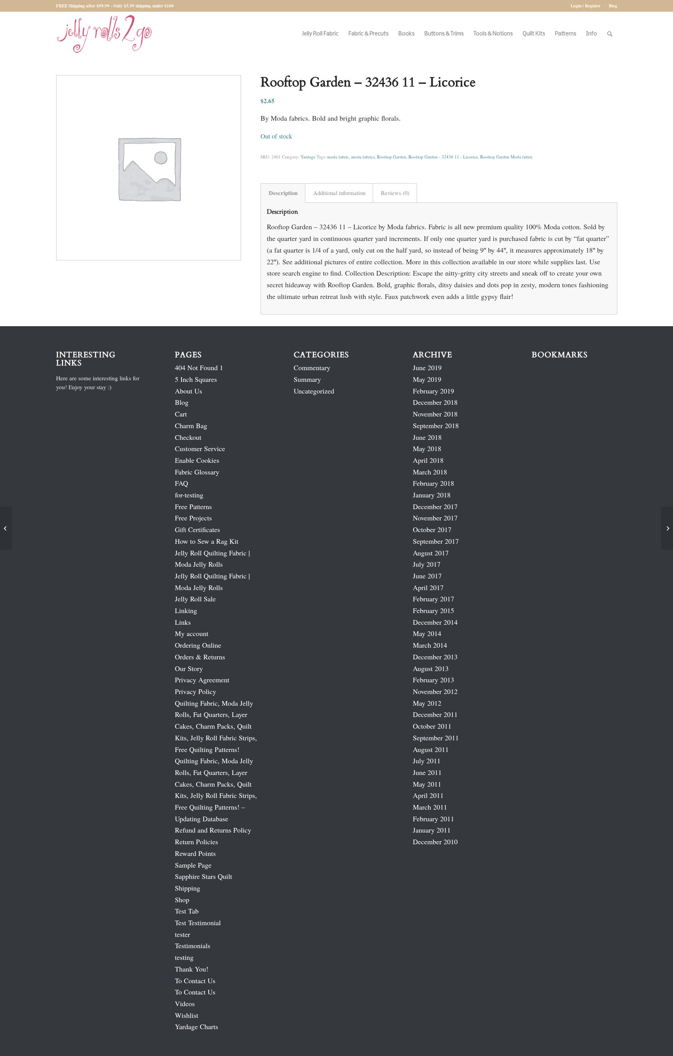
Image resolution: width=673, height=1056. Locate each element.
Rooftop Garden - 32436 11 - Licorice (443, 157)
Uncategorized (314, 390)
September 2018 (436, 425)
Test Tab (187, 910)
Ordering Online (198, 645)
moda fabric (338, 157)
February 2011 (433, 818)
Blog (613, 6)
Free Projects (193, 517)
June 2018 (427, 437)
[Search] (609, 34)
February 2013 (433, 679)
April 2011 (428, 795)
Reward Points (195, 853)
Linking (186, 610)
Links (183, 622)
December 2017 (435, 506)
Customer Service (200, 448)
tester (182, 934)
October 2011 (432, 726)
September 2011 (436, 737)
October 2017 (432, 529)
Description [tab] (283, 192)
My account (191, 633)
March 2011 (430, 807)
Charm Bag (191, 425)
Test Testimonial (198, 922)
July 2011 (426, 760)
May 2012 (427, 703)
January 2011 (432, 830)
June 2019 (427, 367)
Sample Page (193, 865)
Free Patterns (193, 506)
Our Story (189, 668)
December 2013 (435, 656)
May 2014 (427, 633)
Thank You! (191, 968)
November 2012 (435, 691)
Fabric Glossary (197, 471)
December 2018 (435, 402)
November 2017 (435, 517)
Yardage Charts (196, 1026)
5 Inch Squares (196, 379)
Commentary (312, 367)
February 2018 (433, 483)
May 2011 (427, 784)
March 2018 (430, 471)
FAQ (181, 483)
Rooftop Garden (391, 157)
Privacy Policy (195, 691)
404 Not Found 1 (199, 367)
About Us (188, 390)
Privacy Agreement (202, 679)
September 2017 (436, 541)
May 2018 (427, 448)
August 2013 (431, 668)
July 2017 (426, 564)
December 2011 (435, 714)
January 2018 (432, 494)
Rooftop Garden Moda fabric (506, 157)
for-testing (189, 494)
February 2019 (433, 390)
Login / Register (586, 6)
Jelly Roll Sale (195, 598)
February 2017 (433, 598)
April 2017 (428, 587)
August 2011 (431, 749)
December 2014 (435, 622)
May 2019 (427, 379)
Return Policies (196, 841)
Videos (185, 1003)
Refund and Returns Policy (213, 830)
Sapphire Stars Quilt (203, 876)
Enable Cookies (197, 460)
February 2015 (433, 610)
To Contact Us (195, 980)
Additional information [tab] (339, 193)
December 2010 (435, 841)
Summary (307, 379)
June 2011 (427, 772)
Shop (182, 899)
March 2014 (430, 645)
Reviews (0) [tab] (395, 193)
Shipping (187, 888)
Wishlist (186, 1015)
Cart (181, 413)
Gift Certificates (197, 529)
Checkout (188, 437)
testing (184, 957)
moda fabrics (363, 157)
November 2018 (435, 413)
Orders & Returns (200, 656)
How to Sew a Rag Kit (206, 541)
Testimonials (192, 945)
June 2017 (427, 575)
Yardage (308, 157)
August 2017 (431, 552)
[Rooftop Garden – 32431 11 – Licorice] (6, 528)
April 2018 (428, 460)
